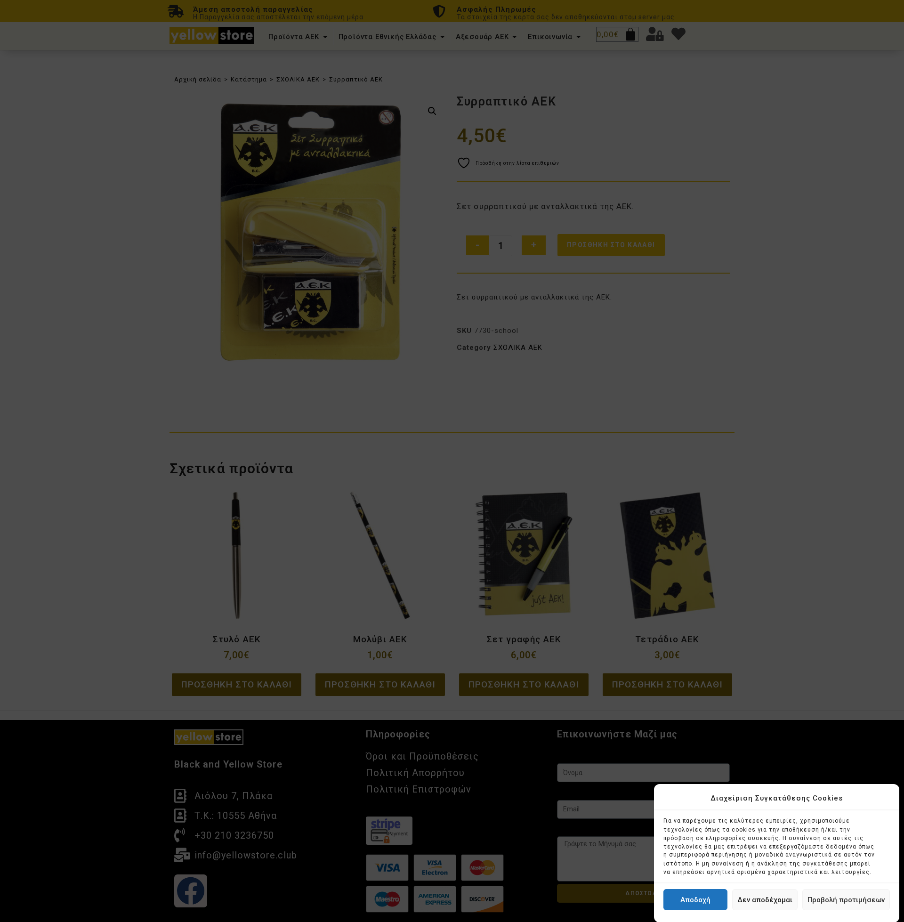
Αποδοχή (695, 900)
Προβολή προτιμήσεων (846, 900)
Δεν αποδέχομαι (764, 900)
